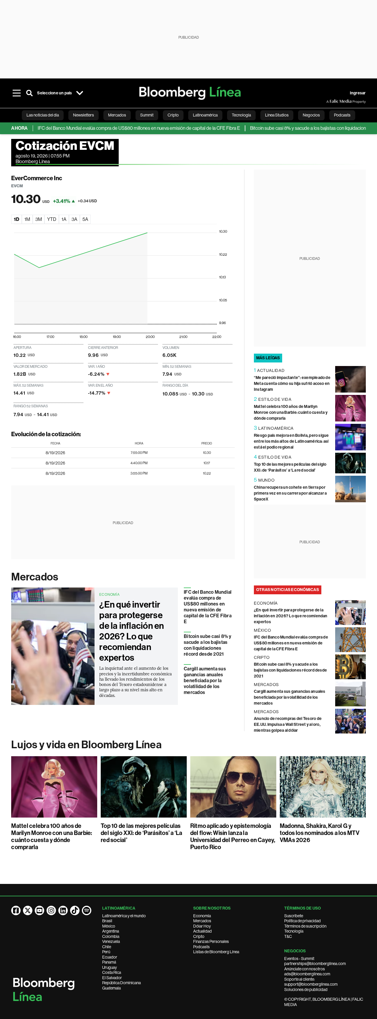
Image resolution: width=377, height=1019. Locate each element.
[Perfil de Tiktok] (75, 910)
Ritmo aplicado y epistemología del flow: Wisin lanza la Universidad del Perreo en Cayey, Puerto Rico (232, 836)
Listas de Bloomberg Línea (216, 951)
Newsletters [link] (83, 115)
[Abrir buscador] (29, 93)
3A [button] (74, 219)
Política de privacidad (302, 920)
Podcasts (201, 946)
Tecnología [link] (241, 115)
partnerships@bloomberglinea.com (315, 963)
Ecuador (109, 957)
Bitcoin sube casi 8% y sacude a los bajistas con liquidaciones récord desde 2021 (207, 645)
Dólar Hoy (202, 926)
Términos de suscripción (305, 926)
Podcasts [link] (342, 115)
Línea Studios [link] (277, 115)
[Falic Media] (330, 101)
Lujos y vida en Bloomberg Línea (86, 745)
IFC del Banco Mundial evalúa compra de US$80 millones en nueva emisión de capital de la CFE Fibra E (123, 128)
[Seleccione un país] (80, 93)
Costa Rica (111, 972)
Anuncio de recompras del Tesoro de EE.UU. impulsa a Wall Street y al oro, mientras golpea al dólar (288, 724)
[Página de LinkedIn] (63, 910)
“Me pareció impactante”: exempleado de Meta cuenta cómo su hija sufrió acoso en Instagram (292, 383)
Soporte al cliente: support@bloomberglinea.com (311, 982)
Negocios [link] (311, 115)
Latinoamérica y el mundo (124, 915)
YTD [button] (51, 219)
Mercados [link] (117, 115)
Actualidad (202, 931)
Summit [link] (146, 115)
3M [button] (38, 219)
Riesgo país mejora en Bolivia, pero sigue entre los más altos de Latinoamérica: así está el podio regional (291, 441)
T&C (288, 936)
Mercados (34, 577)
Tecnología (293, 931)
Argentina (110, 931)
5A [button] (85, 219)
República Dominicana (121, 982)
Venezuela (111, 941)
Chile (106, 946)
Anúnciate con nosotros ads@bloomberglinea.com (307, 972)
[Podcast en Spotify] (86, 910)
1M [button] (27, 219)
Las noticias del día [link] (43, 115)
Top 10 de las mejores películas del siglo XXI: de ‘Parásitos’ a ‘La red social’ (141, 833)
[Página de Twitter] (27, 910)
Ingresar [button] (358, 93)
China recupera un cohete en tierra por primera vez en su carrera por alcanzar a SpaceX (290, 493)
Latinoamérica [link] (205, 115)
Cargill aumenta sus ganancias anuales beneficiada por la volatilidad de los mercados (205, 680)
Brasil (107, 920)
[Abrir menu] (16, 93)
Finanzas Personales (211, 941)
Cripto (198, 936)
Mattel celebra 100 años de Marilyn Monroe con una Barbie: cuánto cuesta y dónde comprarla (291, 412)
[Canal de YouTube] (39, 910)
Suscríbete (293, 915)
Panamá (109, 962)
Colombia (110, 936)
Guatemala (111, 988)
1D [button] (16, 219)
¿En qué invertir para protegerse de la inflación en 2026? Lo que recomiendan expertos (131, 631)
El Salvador (112, 977)
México (108, 926)
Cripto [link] (173, 115)
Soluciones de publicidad (306, 989)
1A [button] (64, 219)
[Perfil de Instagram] (51, 910)
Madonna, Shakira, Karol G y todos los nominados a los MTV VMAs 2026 (319, 833)
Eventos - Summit (299, 958)
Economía (202, 915)
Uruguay (109, 967)
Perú (106, 951)
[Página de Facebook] (16, 910)
